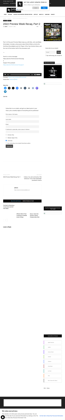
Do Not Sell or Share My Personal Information (51, 415)
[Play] (5, 74)
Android (12, 79)
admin (6, 26)
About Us (41, 14)
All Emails (9, 140)
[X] (53, 5)
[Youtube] (55, 5)
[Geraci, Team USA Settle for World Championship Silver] (36, 209)
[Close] (63, 410)
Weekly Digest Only (12, 137)
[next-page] (7, 220)
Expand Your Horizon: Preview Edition (22, 14)
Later (35, 8)
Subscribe (47, 14)
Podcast (9, 20)
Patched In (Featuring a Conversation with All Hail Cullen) (8, 207)
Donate (53, 14)
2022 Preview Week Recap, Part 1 (12, 177)
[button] (60, 14)
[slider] (38, 74)
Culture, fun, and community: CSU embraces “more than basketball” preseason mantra (33, 178)
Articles (36, 14)
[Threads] (60, 5)
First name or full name (11, 114)
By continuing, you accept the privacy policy (18, 143)
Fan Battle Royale (13, 3)
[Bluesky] (58, 5)
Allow (44, 8)
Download (23, 77)
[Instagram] (50, 5)
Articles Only (10, 135)
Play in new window (13, 77)
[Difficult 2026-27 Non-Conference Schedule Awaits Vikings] (22, 209)
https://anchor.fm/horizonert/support (13, 65)
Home (5, 14)
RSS (16, 79)
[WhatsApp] (15, 30)
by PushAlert (20, 9)
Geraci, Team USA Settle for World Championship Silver (34, 215)
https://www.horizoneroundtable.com (22, 190)
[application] (22, 74)
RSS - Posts (47, 388)
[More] (19, 30)
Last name (8, 119)
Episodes (10, 14)
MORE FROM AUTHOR (28, 201)
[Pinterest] (12, 30)
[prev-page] (4, 220)
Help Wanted (5, 3)
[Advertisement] (22, 37)
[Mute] (35, 74)
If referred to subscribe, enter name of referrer (17, 129)
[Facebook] (4, 30)
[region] (32, 414)
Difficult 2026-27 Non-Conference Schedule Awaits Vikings (21, 215)
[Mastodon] (24, 193)
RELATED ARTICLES (16, 201)
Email (7, 124)
